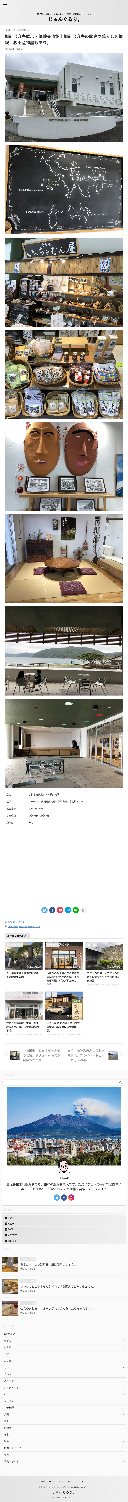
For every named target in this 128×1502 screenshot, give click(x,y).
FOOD (11, 1229)
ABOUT (11, 1223)
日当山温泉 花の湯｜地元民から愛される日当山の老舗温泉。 (63, 1026)
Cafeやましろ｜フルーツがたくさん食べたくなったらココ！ (58, 1308)
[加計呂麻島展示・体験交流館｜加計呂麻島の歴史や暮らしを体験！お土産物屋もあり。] (68, 910)
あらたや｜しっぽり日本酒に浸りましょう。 (48, 1264)
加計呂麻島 (13, 926)
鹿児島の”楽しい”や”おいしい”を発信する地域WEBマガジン (64, 1487)
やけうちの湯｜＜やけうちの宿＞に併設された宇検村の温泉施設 (103, 976)
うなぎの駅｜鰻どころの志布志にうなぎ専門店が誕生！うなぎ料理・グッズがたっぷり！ (63, 978)
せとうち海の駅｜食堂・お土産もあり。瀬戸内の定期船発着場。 (22, 1026)
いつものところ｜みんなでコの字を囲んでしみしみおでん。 (58, 1286)
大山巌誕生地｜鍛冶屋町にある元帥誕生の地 (22, 975)
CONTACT (12, 1241)
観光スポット (19, 921)
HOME (11, 1217)
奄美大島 (23, 926)
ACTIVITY (12, 1235)
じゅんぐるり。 (64, 1491)
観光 (9, 921)
